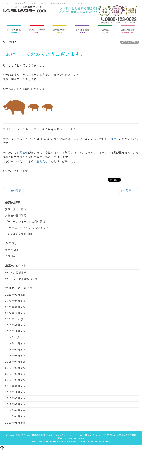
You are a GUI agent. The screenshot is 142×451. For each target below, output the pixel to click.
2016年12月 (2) (15, 392)
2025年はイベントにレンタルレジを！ (28, 227)
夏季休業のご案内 (15, 209)
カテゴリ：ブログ (129, 42)
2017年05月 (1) (15, 374)
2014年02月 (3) (15, 410)
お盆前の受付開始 (15, 215)
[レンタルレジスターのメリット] (37, 29)
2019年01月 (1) (15, 325)
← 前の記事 (13, 190)
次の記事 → (129, 190)
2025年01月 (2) (15, 307)
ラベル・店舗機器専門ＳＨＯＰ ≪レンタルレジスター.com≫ (53, 435)
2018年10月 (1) (15, 343)
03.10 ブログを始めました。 (22, 278)
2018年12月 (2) (15, 331)
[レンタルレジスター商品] (14, 29)
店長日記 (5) (13, 256)
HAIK (107, 441)
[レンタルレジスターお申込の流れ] (59, 29)
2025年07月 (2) (15, 294)
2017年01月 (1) (15, 386)
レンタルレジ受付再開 (18, 233)
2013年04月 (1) (15, 416)
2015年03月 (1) (15, 398)
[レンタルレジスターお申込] (105, 29)
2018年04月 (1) (15, 361)
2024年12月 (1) (15, 313)
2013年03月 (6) (15, 422)
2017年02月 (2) (15, 380)
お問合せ (110, 138)
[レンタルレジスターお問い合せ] (128, 29)
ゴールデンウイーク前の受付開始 (25, 221)
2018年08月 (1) (15, 355)
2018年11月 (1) (15, 337)
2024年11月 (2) (15, 319)
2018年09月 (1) (15, 349)
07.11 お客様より (15, 272)
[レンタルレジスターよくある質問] (82, 29)
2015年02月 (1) (15, 404)
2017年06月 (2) (15, 368)
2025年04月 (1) (15, 300)
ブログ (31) (12, 250)
